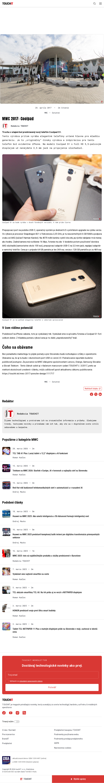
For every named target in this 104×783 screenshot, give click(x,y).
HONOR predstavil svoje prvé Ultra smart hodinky (34, 610)
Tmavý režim (8, 721)
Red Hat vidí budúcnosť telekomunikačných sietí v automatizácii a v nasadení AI (47, 487)
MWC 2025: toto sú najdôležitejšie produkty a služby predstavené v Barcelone (47, 555)
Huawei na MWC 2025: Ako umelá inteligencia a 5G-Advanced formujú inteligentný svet (51, 516)
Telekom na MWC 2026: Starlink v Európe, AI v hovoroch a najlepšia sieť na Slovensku (50, 470)
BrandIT (5, 739)
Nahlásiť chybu (91, 388)
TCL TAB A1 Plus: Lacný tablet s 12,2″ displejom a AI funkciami (40, 453)
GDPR (56, 743)
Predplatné (7, 743)
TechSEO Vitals (31, 772)
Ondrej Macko (19, 492)
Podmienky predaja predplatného (68, 739)
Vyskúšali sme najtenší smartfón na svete (31, 574)
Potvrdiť (52, 687)
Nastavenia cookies (62, 748)
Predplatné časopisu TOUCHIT (67, 730)
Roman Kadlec (19, 457)
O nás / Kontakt (9, 730)
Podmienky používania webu (66, 734)
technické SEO (9, 772)
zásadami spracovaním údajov (31, 681)
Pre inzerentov (8, 734)
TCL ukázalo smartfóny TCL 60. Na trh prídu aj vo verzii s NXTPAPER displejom (47, 592)
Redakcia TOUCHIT (19, 126)
